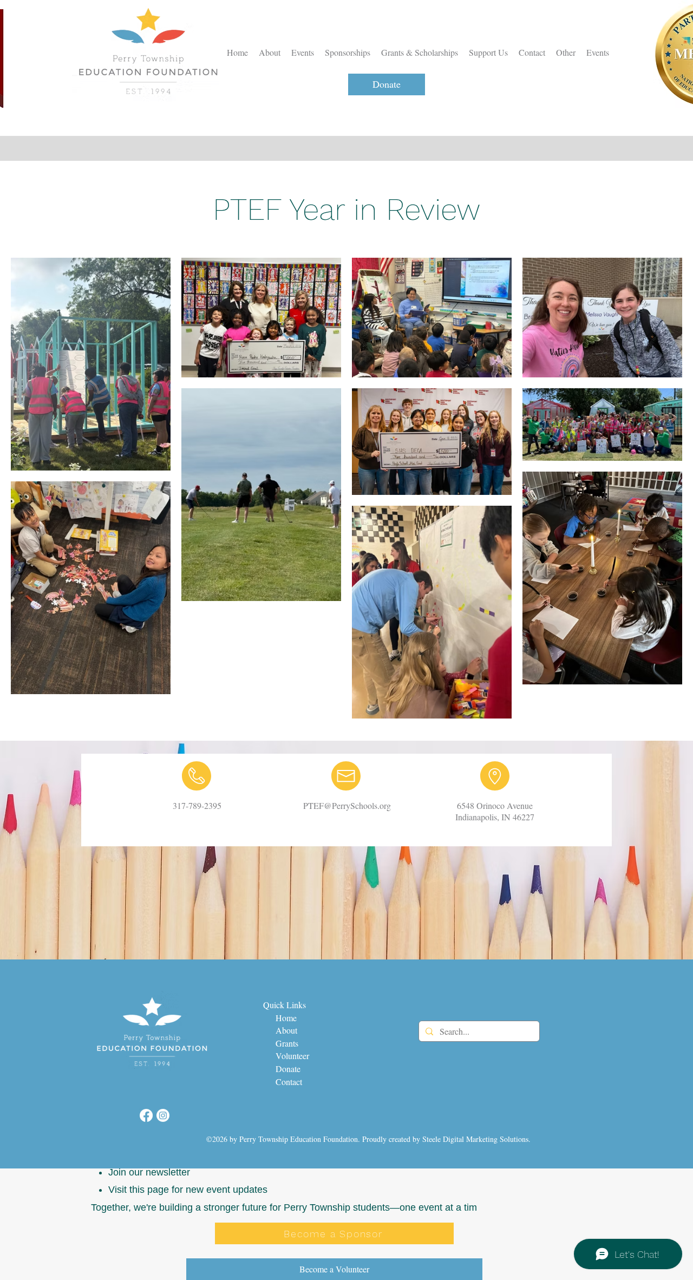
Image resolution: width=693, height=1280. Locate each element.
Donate (288, 1068)
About (288, 1030)
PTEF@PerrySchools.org (347, 805)
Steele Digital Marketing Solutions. (476, 1139)
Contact (287, 1081)
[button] (566, 52)
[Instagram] (162, 1115)
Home (284, 1017)
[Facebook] (146, 1115)
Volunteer (292, 1055)
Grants (287, 1043)
